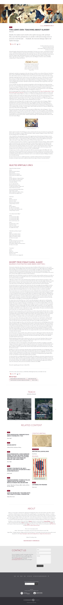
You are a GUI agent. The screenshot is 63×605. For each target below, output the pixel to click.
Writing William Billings (40, 451)
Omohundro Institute (36, 590)
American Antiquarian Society (29, 590)
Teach (15, 576)
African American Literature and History (18, 378)
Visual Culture (34, 380)
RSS (48, 576)
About (25, 576)
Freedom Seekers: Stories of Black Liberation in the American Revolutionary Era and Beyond (18, 481)
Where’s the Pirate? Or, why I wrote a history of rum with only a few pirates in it (18, 470)
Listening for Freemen (39, 484)
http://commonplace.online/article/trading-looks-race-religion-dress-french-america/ (35, 533)
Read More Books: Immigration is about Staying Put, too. (19, 413)
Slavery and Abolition (32, 378)
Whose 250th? (41, 414)
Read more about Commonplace (31, 540)
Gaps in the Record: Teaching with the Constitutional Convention (18, 493)
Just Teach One (29, 576)
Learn (18, 576)
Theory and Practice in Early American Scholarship (20, 380)
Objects (22, 522)
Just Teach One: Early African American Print (40, 576)
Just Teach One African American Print (32, 525)
